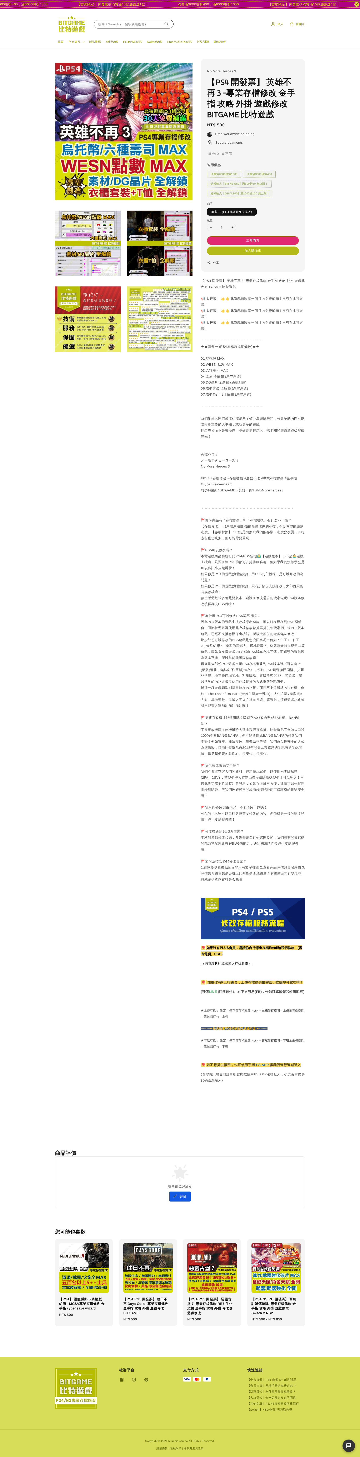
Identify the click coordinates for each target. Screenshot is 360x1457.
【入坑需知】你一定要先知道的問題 (271, 1397)
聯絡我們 (220, 41)
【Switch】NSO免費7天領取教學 (269, 1409)
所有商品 (75, 41)
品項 (210, 203)
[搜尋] (166, 24)
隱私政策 (175, 1448)
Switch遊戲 (154, 41)
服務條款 (162, 1448)
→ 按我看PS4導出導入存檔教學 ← (226, 963)
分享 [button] (216, 262)
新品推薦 (95, 41)
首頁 (61, 41)
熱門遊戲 (112, 41)
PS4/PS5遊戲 (132, 41)
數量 (210, 220)
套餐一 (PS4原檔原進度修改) (231, 211)
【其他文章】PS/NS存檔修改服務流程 (273, 1403)
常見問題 (203, 41)
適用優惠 (214, 165)
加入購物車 (253, 250)
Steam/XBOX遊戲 (179, 41)
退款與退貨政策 (194, 1448)
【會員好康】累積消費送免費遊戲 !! (271, 1385)
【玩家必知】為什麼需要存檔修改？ (271, 1391)
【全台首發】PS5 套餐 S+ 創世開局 (271, 1379)
